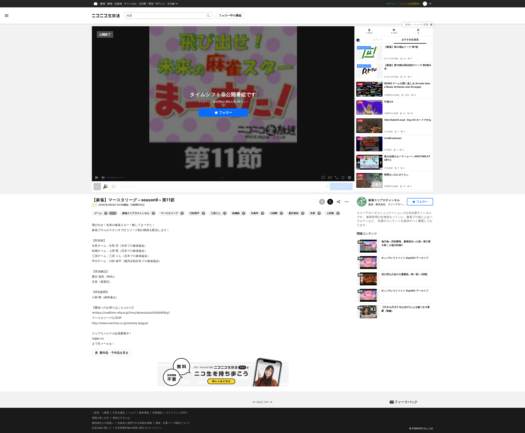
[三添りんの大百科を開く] (224, 213)
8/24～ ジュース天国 (416, 24)
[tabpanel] (394, 118)
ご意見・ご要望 (100, 412)
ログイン (391, 3)
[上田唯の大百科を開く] (338, 213)
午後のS (388, 101)
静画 (109, 3)
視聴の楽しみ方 (100, 417)
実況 (150, 3)
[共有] (338, 202)
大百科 (142, 3)
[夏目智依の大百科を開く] (302, 213)
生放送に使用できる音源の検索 (135, 423)
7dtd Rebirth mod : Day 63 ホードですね (407, 119)
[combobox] (168, 15)
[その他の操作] (346, 202)
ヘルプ (132, 412)
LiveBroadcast (393, 138)
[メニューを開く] (6, 15)
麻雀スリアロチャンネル (384, 200)
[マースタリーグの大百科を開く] (182, 213)
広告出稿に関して (102, 427)
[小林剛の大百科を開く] (281, 213)
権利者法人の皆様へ (103, 422)
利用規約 (157, 412)
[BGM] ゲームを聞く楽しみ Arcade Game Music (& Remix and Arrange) (407, 85)
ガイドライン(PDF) (176, 412)
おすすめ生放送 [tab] (410, 39)
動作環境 (144, 412)
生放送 (118, 3)
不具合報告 (119, 412)
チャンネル (130, 3)
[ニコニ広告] (105, 186)
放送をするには (121, 417)
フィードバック (406, 402)
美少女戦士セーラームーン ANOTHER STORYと (407, 158)
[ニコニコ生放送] (106, 15)
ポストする (330, 202)
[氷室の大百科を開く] (319, 213)
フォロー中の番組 (230, 15)
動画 (102, 3)
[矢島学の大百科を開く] (262, 213)
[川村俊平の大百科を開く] (203, 213)
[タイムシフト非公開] (322, 202)
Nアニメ (160, 3)
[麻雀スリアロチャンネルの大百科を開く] (153, 213)
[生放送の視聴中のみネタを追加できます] (97, 186)
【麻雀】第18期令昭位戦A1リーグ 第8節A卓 (407, 67)
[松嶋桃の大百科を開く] (243, 213)
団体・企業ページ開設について (172, 423)
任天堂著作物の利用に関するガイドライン (138, 428)
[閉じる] (431, 24)
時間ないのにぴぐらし (396, 174)
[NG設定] (358, 39)
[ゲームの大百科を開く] (105, 213)
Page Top (263, 401)
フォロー (225, 112)
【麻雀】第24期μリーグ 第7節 (401, 46)
